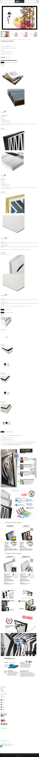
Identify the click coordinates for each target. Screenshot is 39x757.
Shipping (2, 690)
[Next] (36, 17)
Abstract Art (14, 39)
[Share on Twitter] (5, 54)
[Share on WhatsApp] (1, 54)
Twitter (3, 705)
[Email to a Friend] (7, 54)
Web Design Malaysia (3, 745)
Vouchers (2, 689)
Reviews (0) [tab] (8, 57)
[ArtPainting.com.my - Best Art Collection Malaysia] (19, 1)
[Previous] (3, 17)
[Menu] (1, 1)
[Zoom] (2, 30)
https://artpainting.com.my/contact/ (15, 435)
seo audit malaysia (3, 746)
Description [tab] (3, 57)
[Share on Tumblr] (10, 54)
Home (2, 39)
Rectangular (28, 39)
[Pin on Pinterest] (8, 54)
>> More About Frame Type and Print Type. (7, 46)
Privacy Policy (2, 696)
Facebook (3, 700)
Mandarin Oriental (21, 39)
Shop (5, 39)
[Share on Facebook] (3, 54)
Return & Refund (3, 691)
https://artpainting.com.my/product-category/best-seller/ (13, 444)
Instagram (3, 707)
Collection (8, 39)
